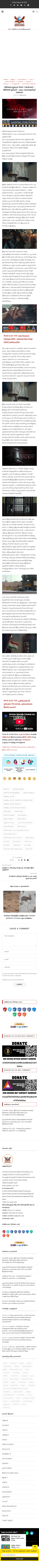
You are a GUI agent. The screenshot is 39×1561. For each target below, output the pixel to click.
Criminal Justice (9, 796)
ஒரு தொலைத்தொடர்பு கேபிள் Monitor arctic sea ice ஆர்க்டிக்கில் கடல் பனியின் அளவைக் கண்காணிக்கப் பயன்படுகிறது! (18, 1288)
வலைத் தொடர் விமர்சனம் (29, 84)
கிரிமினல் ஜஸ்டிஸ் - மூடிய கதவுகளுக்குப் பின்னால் (16, 830)
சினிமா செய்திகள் (10, 81)
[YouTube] (5, 1012)
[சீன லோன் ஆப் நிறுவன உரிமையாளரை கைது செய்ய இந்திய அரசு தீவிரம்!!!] (5, 1538)
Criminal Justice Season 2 (12, 804)
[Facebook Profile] (29, 1012)
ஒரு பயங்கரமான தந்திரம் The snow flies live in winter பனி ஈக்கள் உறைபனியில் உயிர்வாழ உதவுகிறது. (18, 1342)
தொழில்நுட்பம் (31, 1388)
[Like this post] (14, 860)
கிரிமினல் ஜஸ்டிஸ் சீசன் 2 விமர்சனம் (13, 837)
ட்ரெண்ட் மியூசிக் (22, 1384)
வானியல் (5, 1403)
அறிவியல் (5, 79)
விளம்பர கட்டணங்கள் (14, 1213)
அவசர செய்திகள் (7, 1369)
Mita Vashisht (22, 815)
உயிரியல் (27, 1372)
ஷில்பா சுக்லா (29, 849)
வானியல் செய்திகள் (15, 1403)
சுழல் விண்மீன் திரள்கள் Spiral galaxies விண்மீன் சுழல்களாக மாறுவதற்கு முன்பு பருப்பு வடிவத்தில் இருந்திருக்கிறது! (17, 1124)
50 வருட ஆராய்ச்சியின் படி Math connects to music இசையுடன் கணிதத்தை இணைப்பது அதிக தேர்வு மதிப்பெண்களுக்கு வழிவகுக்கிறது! (19, 1351)
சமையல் (5, 1381)
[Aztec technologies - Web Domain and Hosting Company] (19, 329)
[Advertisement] (19, 58)
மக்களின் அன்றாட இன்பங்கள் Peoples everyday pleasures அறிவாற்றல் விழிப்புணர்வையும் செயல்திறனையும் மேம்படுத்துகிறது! (17, 1115)
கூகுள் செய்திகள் (24, 734)
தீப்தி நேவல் (6, 845)
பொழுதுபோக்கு (16, 84)
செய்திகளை (27, 740)
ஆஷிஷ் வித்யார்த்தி (8, 826)
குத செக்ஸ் (6, 841)
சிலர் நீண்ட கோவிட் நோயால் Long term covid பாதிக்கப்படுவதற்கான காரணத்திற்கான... (19, 918)
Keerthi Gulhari (9, 815)
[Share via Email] (28, 860)
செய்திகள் (20, 81)
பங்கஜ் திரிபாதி (17, 845)
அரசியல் (5, 1365)
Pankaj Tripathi (8, 819)
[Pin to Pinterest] (25, 860)
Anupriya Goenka (18, 789)
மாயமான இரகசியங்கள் (8, 1397)
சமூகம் (31, 79)
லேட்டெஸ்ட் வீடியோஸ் (8, 1400)
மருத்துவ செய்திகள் (18, 1394)
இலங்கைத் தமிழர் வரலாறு (16, 1372)
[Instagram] (14, 1012)
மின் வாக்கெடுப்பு (21, 1397)
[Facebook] (11, 5)
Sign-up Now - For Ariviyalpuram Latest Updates (19, 1551)
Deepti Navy (7, 811)
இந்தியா (13, 79)
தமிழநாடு (28, 81)
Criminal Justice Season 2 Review (14, 808)
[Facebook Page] (19, 1012)
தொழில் (23, 1388)
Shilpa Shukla (21, 819)
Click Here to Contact (15, 1215)
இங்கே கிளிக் (27, 737)
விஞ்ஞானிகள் (6, 1407)
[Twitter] (14, 5)
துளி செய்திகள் (14, 1388)
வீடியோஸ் (5, 1518)
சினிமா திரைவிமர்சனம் (27, 1381)
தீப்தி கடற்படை (28, 841)
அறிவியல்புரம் (22, 95)
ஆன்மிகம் (17, 1369)
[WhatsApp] (14, 1017)
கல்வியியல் (25, 1375)
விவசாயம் (24, 1407)
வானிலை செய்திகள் (27, 1403)
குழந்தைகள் (24, 1378)
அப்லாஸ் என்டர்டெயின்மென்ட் (25, 823)
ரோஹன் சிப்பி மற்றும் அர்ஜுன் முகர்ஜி (13, 849)
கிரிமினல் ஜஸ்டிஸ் (21, 826)
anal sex (6, 789)
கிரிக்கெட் (5, 1378)
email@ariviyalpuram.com (15, 1218)
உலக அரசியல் (6, 1375)
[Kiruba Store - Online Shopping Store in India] (19, 121)
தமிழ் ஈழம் (6, 84)
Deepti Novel (19, 811)
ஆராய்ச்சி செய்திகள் (27, 1369)
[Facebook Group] (24, 1012)
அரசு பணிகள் (13, 1365)
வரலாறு (18, 1400)
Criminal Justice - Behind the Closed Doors (18, 800)
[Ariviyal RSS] (24, 1017)
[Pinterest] (18, 5)
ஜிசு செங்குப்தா (17, 841)
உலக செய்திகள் (16, 1375)
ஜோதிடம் (13, 1384)
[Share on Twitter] (22, 860)
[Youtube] (21, 5)
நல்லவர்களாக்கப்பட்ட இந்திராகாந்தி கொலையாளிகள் (15, 1391)
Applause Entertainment (12, 793)
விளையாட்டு (16, 1407)
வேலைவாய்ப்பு (6, 1410)
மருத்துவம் (28, 1394)
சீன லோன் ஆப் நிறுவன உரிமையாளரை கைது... (17, 1538)
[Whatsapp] (25, 5)
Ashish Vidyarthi (28, 793)
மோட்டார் (30, 1397)
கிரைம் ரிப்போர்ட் (22, 79)
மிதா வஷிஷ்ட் (27, 845)
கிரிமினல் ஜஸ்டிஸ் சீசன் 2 (10, 834)
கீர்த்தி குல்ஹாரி (29, 837)
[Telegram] (28, 5)
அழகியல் (29, 1365)
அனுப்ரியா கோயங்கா (9, 823)
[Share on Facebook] (19, 860)
